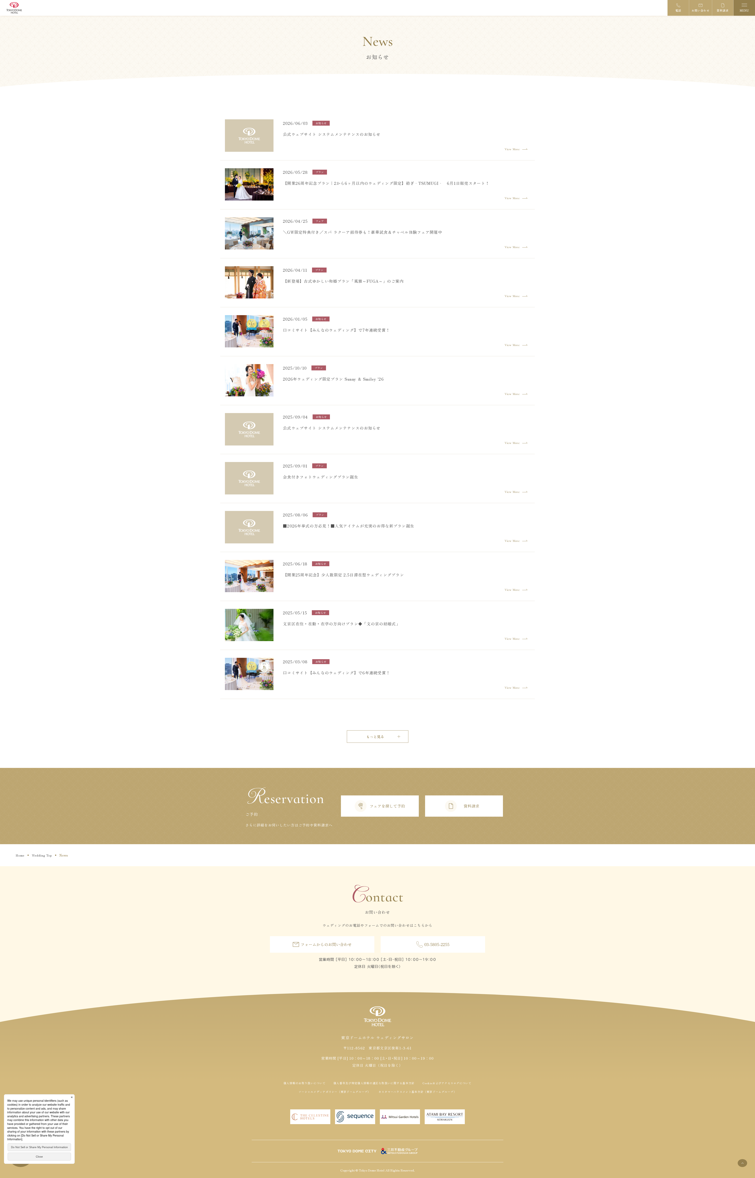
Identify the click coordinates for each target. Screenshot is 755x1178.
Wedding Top (42, 855)
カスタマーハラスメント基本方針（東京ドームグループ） (417, 1092)
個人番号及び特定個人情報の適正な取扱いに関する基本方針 (374, 1083)
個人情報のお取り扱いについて (305, 1083)
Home (20, 855)
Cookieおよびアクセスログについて (447, 1083)
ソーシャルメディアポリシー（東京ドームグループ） (334, 1092)
